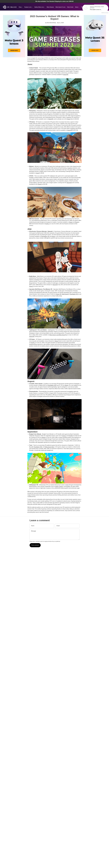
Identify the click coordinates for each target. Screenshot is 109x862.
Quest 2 (40, 184)
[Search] (98, 7)
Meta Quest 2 (65, 294)
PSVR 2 (47, 223)
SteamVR (65, 74)
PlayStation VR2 (52, 385)
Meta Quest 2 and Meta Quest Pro (58, 334)
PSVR (67, 486)
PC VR (31, 447)
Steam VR (58, 294)
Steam (70, 222)
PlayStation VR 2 (74, 294)
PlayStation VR (45, 236)
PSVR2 (71, 435)
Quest (68, 119)
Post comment (35, 545)
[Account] (101, 7)
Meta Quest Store (49, 447)
